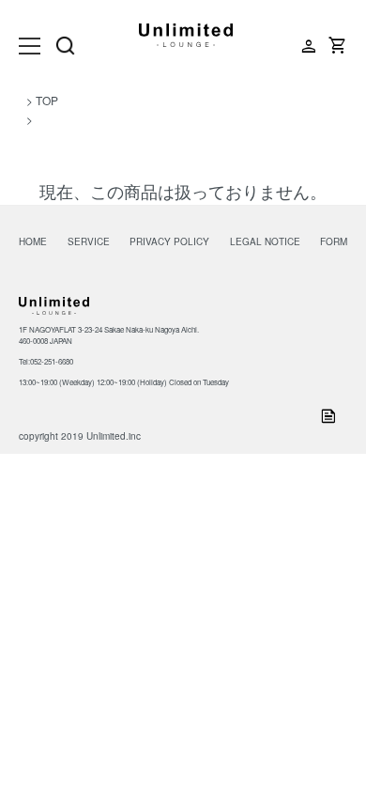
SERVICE (89, 241)
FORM (333, 241)
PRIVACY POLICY (169, 241)
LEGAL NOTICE (265, 241)
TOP (47, 100)
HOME (33, 241)
